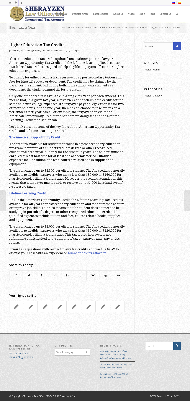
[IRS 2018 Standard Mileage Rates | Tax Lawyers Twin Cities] (103, 306)
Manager (75, 50)
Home (78, 27)
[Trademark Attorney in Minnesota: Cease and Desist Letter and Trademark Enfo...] (3, 200)
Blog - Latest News (22, 27)
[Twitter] (10, 3)
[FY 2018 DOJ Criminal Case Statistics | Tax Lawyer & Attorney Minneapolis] (16, 306)
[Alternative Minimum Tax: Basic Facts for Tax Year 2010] (118, 306)
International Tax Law (110, 27)
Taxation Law (90, 27)
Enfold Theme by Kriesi (64, 396)
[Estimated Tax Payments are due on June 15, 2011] (74, 306)
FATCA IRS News (18, 353)
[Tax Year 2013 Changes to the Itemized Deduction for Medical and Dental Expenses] (60, 306)
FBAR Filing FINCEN (21, 357)
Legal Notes (34, 50)
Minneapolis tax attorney (87, 253)
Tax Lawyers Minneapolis (136, 27)
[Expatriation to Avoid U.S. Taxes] (31, 306)
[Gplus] (16, 3)
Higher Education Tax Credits (36, 44)
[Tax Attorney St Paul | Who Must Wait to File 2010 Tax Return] (45, 306)
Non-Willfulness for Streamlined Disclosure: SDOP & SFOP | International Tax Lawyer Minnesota (115, 354)
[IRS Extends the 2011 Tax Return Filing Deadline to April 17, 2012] (89, 306)
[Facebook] (21, 3)
